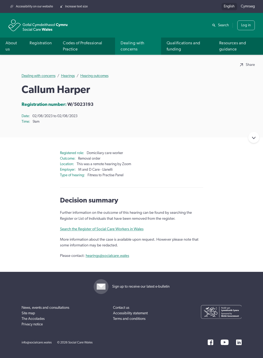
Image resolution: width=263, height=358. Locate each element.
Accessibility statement (130, 313)
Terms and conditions (129, 319)
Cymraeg (248, 6)
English (229, 6)
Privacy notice (32, 324)
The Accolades (33, 319)
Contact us (121, 308)
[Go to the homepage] (38, 25)
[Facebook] (210, 342)
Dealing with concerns (38, 76)
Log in (246, 25)
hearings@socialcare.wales (107, 256)
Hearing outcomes (94, 76)
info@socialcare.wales (37, 342)
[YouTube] (224, 342)
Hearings (68, 76)
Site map (28, 313)
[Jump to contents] (253, 137)
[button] (12, 46)
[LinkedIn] (239, 342)
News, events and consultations (45, 308)
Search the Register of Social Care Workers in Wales (102, 229)
